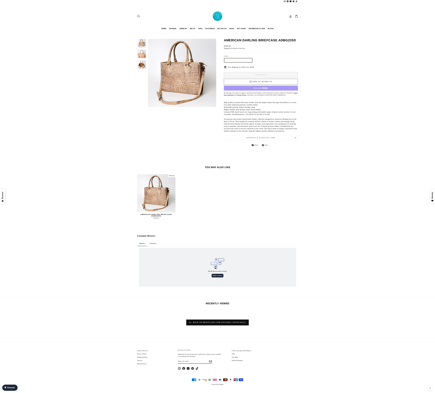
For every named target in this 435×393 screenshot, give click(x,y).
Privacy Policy (142, 354)
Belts (192, 28)
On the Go (222, 28)
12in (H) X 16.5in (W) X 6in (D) (238, 60)
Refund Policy (141, 364)
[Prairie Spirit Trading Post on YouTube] (188, 368)
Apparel (173, 28)
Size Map (235, 357)
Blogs (271, 28)
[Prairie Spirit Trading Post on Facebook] (183, 368)
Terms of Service (142, 350)
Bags (231, 28)
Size (226, 56)
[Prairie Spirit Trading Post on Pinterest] (192, 368)
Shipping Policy (142, 357)
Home (163, 28)
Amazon (139, 360)
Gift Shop (241, 28)
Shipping (227, 48)
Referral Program (237, 360)
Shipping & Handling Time (260, 138)
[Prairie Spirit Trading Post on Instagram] (179, 368)
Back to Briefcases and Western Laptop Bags (219, 322)
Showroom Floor (257, 28)
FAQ (233, 354)
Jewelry (183, 28)
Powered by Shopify (218, 384)
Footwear (210, 28)
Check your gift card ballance (241, 350)
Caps (200, 28)
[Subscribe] (210, 361)
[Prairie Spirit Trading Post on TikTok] (197, 368)
